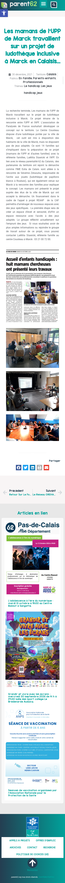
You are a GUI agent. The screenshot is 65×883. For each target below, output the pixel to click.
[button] (43, 4)
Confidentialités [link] (46, 877)
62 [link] (33, 3)
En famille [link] (25, 78)
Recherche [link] (49, 847)
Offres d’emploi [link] (46, 840)
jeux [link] (39, 92)
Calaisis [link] (51, 74)
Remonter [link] (32, 870)
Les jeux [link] (46, 86)
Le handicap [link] (32, 86)
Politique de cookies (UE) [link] (32, 854)
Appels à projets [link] (19, 840)
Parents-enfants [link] (44, 78)
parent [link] (20, 3)
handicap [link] (30, 92)
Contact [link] (32, 847)
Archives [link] (15, 847)
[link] (4, 13)
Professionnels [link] (33, 82)
